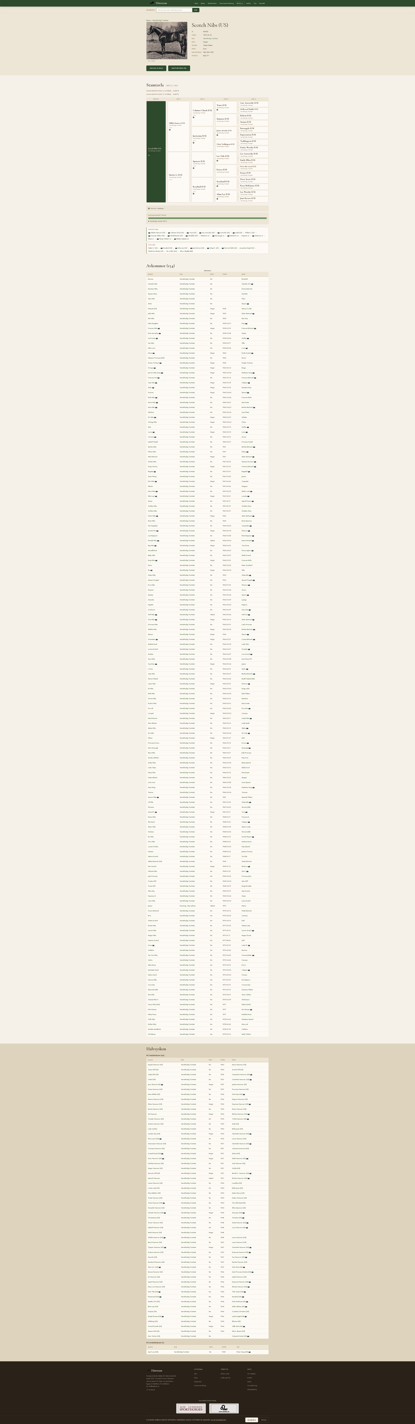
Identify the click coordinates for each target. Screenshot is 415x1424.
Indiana (150, 851)
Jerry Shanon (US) (154, 1084)
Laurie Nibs (152, 930)
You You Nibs (152, 955)
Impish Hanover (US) (155, 1064)
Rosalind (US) (166, 248)
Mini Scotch (152, 866)
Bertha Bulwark (247, 407)
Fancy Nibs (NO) (154, 1004)
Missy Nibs (152, 772)
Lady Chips (152, 767)
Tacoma (244, 792)
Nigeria (244, 605)
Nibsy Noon (152, 1014)
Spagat (244, 777)
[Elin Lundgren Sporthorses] (191, 1408)
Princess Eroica (153, 743)
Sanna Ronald (246, 540)
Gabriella (245, 575)
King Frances (152, 466)
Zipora (244, 303)
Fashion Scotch (153, 940)
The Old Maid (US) (239, 1203)
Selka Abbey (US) (238, 1306)
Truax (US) (191, 232)
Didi (149, 427)
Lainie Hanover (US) (155, 1183)
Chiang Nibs (152, 422)
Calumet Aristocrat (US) (240, 1148)
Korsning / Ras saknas (188, 906)
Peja (243, 323)
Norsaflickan (152, 550)
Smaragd (245, 748)
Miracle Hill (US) (154, 1173)
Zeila (150, 303)
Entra (150, 565)
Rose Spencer (247, 521)
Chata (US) (152, 1079)
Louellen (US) (237, 1183)
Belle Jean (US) (237, 1129)
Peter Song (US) (242, 1352)
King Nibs (151, 560)
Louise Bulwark (247, 639)
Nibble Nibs (152, 629)
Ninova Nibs (152, 980)
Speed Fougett (247, 580)
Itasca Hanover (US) (239, 1064)
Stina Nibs (151, 753)
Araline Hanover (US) (155, 1124)
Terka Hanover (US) (155, 1203)
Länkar (248, 3)
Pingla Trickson (247, 363)
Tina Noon (245, 545)
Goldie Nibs (152, 506)
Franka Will (152, 881)
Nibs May (151, 891)
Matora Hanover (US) (155, 1099)
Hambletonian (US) (175, 236)
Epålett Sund (152, 644)
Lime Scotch (246, 901)
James (150, 906)
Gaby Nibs (152, 575)
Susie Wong (152, 476)
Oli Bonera (246, 999)
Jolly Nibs (151, 313)
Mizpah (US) (152, 308)
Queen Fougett (153, 580)
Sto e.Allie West (171, 251)
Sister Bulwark (247, 313)
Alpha (244, 728)
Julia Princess (152, 876)
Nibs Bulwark (152, 457)
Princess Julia (246, 876)
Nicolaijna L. (246, 980)
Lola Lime (151, 782)
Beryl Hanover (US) (155, 1242)
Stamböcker (212, 3)
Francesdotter (247, 955)
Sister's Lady (246, 827)
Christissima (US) (154, 1218)
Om (255, 3)
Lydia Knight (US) (238, 1316)
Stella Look (246, 491)
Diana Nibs (152, 817)
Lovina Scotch (153, 649)
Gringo (150, 368)
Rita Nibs (151, 318)
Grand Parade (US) (155, 1326)
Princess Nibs (153, 624)
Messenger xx (218, 236)
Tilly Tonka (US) (237, 1292)
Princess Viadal (247, 442)
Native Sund (152, 975)
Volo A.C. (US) (153, 1267)
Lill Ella (150, 802)
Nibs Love (151, 348)
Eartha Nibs (152, 461)
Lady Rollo (245, 718)
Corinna (151, 437)
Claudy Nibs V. (153, 999)
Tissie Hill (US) (153, 1069)
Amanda (151, 600)
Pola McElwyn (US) (239, 1301)
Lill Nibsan (152, 1034)
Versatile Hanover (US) (156, 1208)
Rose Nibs (151, 521)
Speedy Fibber (247, 797)
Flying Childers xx (164, 239)
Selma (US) (236, 1153)
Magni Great (246, 935)
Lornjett (151, 713)
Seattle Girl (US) (154, 1301)
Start (196, 3)
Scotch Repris (247, 837)
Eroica (244, 743)
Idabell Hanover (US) (155, 1227)
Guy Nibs (151, 619)
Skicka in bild (156, 68)
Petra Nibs (152, 402)
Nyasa (150, 501)
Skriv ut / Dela (172, 85)
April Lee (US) (153, 1352)
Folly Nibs (151, 1019)
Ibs (149, 570)
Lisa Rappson (152, 535)
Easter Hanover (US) (239, 1198)
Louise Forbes (153, 846)
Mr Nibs (151, 417)
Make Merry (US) (238, 1193)
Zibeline (151, 412)
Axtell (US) (237, 232)
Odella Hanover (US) (155, 1237)
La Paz (150, 669)
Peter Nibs (152, 516)
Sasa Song (151, 787)
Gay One (245, 610)
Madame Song (247, 373)
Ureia (150, 945)
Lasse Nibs (152, 684)
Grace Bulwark (153, 911)
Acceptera (252, 1420)
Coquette (245, 481)
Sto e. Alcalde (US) (186, 251)
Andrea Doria (246, 841)
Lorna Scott (246, 654)
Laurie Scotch (247, 930)
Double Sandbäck (154, 1029)
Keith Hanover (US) (155, 1232)
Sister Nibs (152, 827)
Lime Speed (246, 782)
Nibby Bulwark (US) (155, 861)
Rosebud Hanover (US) (156, 1262)
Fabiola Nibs (152, 871)
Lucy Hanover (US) (239, 1227)
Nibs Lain (151, 496)
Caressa (244, 713)
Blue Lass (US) (153, 1306)
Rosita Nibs (152, 925)
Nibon (150, 738)
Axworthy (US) (224, 232)
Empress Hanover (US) (240, 1104)
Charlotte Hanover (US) (240, 1134)
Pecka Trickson (153, 363)
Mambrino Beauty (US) (155, 251)
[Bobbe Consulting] (224, 1408)
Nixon (150, 353)
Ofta (243, 343)
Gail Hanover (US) (238, 1163)
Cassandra (245, 526)
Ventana (151, 832)
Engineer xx (245, 236)
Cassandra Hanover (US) (241, 1074)
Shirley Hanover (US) (239, 1114)
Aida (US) (235, 1124)
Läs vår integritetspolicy (218, 1420)
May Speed (246, 846)
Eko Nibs (151, 481)
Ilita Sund (151, 822)
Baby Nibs (151, 555)
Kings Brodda (246, 886)
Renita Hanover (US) (155, 1109)
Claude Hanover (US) (155, 1213)
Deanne (151, 590)
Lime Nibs (151, 901)
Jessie (244, 664)
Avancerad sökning (226, 3)
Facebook (152, 1390)
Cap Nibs (151, 382)
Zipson (150, 634)
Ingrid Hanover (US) (155, 1282)
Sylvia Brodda (153, 989)
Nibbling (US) (153, 1321)
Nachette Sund (153, 970)
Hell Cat (245, 614)
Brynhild (245, 279)
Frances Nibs (152, 328)
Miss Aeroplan (153, 333)
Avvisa (263, 1420)
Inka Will (245, 881)
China (244, 422)
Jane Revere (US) (197, 248)
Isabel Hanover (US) (239, 1277)
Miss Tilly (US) (153, 1292)
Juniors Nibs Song (154, 373)
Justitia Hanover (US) (239, 1084)
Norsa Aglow (246, 550)
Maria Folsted (153, 679)
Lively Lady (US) (154, 1188)
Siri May (244, 733)
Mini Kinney (152, 1009)
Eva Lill (150, 708)
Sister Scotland (247, 565)
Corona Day (246, 985)
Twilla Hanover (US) (239, 1119)
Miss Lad (245, 1024)
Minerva (245, 531)
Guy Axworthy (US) (207, 232)
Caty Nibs (151, 674)
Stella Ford (246, 767)
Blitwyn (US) (236, 1321)
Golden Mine (246, 506)
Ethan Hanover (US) (155, 1104)
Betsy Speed (246, 763)
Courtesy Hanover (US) (156, 1148)
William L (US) (249, 232)
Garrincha (151, 338)
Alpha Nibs (152, 728)
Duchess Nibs (153, 289)
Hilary (244, 452)
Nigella (150, 605)
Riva (149, 915)
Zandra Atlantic (153, 758)
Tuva (243, 812)
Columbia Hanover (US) (240, 1079)
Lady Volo (245, 644)
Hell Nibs (151, 614)
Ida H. (244, 871)
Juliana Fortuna (247, 851)
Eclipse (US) (152, 1311)
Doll (243, 738)
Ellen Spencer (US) (239, 1208)
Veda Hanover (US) (239, 1222)
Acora (244, 437)
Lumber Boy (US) (154, 1134)
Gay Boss (151, 664)
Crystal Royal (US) (154, 1153)
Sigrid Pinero (246, 501)
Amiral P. (151, 812)
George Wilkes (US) (156, 236)
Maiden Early (246, 387)
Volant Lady (246, 925)
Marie (244, 906)
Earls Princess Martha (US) (241, 1272)
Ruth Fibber (246, 693)
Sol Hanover (152, 1114)
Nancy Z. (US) (246, 308)
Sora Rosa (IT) (247, 659)
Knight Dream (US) (154, 1316)
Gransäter (151, 639)
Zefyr (150, 387)
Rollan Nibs (152, 1024)
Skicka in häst (225, 1374)
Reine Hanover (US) (239, 1109)
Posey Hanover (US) (155, 1089)
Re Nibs (151, 837)
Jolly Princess (246, 753)
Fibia (243, 299)
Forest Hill (151, 886)
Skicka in (240, 3)
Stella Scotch (246, 555)
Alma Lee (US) (181, 248)
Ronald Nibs (152, 540)
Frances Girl (152, 378)
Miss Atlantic (152, 723)
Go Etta (244, 856)
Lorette (244, 496)
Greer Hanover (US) (155, 1222)
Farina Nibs (152, 698)
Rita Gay (245, 318)
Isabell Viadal (153, 442)
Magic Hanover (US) (155, 1168)
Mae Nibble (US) (154, 1094)
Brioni (244, 358)
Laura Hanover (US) (239, 1139)
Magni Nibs (152, 935)
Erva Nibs (151, 585)
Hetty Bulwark (247, 861)
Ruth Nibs (151, 693)
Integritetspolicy (252, 1389)
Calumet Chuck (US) (176, 232)
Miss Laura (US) (153, 1139)
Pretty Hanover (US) (155, 1198)
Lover (150, 432)
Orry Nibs (151, 841)
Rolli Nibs (151, 397)
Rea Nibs (151, 994)
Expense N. (152, 896)
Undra (150, 960)
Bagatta (150, 471)
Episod (244, 392)
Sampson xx (257, 236)
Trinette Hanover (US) (156, 1119)
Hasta (244, 896)
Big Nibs (151, 545)
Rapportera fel (179, 68)
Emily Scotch (246, 353)
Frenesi (244, 975)
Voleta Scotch (153, 920)
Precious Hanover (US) (240, 1089)
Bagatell (245, 471)
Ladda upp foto (225, 1378)
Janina (244, 476)
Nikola (150, 486)
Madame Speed (247, 1019)
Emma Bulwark (247, 289)
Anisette (244, 294)
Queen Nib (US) (153, 1331)
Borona (150, 279)
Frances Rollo (247, 397)
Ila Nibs (150, 688)
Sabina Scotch (153, 856)
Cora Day (151, 985)
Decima (244, 950)
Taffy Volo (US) (237, 1326)
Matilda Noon (246, 1014)
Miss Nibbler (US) (154, 1193)
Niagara (244, 486)
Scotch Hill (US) (237, 1069)
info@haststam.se (154, 1386)
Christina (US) (237, 1218)
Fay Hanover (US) (238, 1257)
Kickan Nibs (152, 703)
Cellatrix (151, 950)
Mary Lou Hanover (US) (156, 1287)
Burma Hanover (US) (155, 1272)
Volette (244, 417)
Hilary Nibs (152, 452)
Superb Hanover (154, 1178)
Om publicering (252, 1385)
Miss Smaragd (153, 748)
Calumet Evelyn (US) (239, 1336)
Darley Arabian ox (181, 239)
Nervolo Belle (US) (229, 248)
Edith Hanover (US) (239, 1158)
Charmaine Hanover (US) (157, 1143)
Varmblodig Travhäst (160, 20)
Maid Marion (152, 718)
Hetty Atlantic (153, 777)
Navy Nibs (151, 491)
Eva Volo (245, 708)
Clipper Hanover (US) (156, 1247)
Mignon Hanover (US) (240, 1099)
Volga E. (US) (213, 248)
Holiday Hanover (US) (156, 1163)
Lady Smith (245, 723)
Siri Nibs (151, 733)
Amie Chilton (246, 994)
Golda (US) (236, 1168)
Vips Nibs (151, 299)
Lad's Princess (247, 624)
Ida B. (244, 669)
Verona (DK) (246, 807)
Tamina (150, 792)
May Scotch (246, 891)
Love (243, 348)
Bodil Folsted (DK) (248, 679)
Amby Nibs (152, 763)
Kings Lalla (245, 688)
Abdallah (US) (192, 236)
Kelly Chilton (246, 1034)
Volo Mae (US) (237, 1094)
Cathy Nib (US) (153, 1074)
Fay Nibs (151, 343)
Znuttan (150, 654)
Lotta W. (245, 945)
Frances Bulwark (248, 328)
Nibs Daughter (153, 323)
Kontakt (262, 3)
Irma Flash (245, 412)
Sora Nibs (151, 659)
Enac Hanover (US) (155, 1158)
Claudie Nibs (152, 284)
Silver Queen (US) (238, 1331)
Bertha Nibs (152, 447)
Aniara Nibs (152, 797)
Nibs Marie (152, 965)
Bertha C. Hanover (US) (240, 1173)
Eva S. (244, 965)
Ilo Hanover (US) (154, 1277)
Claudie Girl (246, 284)
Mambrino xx (205, 236)
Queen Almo (152, 294)
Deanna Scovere (248, 461)
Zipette (150, 595)
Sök (195, 10)
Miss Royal (245, 772)
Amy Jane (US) (237, 1213)
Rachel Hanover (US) (239, 1262)
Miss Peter (245, 402)
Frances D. (245, 817)
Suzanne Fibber (247, 989)
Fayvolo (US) (152, 1257)
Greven (151, 392)
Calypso (244, 382)
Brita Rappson (247, 535)
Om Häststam (251, 1374)
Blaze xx (151, 239)
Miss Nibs (151, 407)
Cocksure (151, 610)
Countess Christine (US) (240, 1311)
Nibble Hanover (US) (156, 232)
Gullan (244, 338)
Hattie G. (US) (152, 248)
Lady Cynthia (152, 1129)
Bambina (245, 698)
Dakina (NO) (246, 1004)
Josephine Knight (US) (247, 248)
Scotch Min (152, 531)
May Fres (245, 758)
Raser (203, 3)
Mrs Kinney (246, 1009)
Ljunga (244, 600)
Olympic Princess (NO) (156, 358)
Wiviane (151, 807)
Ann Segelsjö (152, 526)
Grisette (245, 649)
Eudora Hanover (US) (155, 1252)
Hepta (244, 333)
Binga (244, 368)
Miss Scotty (246, 703)
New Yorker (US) (154, 1336)
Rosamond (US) (153, 1297)
